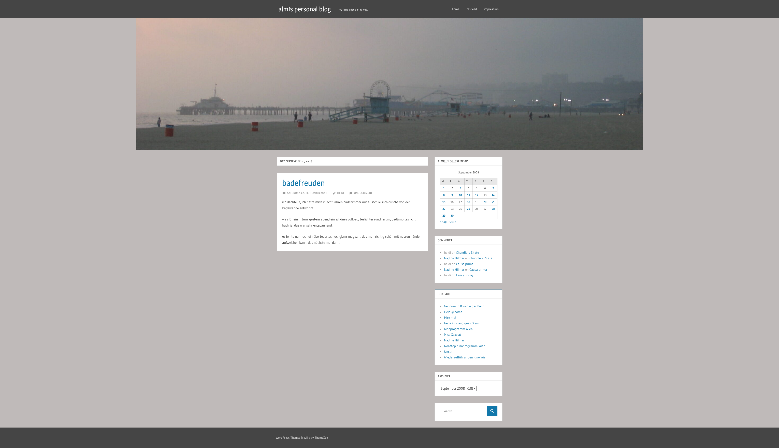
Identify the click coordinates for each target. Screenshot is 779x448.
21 (493, 202)
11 (468, 195)
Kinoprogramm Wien (458, 329)
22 (443, 209)
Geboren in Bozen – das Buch (464, 306)
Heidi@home (453, 312)
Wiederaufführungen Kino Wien (465, 357)
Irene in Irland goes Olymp (462, 323)
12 (476, 195)
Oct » (453, 221)
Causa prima (464, 264)
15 (443, 202)
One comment (363, 193)
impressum (491, 9)
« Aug (443, 221)
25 (468, 209)
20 (484, 202)
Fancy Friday (464, 275)
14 (493, 195)
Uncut (448, 352)
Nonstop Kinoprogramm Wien (464, 346)
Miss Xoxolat (452, 335)
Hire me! (450, 317)
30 (452, 215)
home (455, 9)
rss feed (472, 9)
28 (493, 209)
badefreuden (303, 183)
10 (460, 195)
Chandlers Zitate (467, 252)
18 (468, 202)
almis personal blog (305, 9)
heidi (340, 193)
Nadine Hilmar (454, 258)
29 (443, 215)
